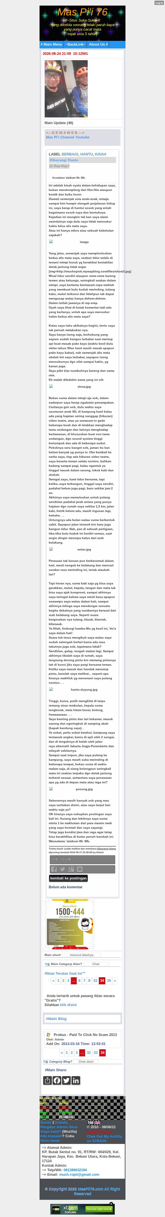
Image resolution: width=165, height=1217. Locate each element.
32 (89, 1053)
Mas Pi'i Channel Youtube (67, 137)
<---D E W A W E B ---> (65, 133)
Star (64, 859)
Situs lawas (50, 1141)
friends (61, 1122)
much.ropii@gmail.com (79, 1174)
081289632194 (75, 1170)
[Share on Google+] (71, 870)
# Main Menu (51, 44)
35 (109, 981)
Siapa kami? (50, 1131)
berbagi (70, 154)
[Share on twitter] (63, 870)
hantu (86, 154)
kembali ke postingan (68, 878)
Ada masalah (51, 1136)
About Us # (98, 44)
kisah (100, 154)
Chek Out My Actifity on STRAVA (104, 1138)
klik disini (68, 1005)
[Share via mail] (79, 870)
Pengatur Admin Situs (59, 1127)
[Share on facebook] (54, 870)
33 (95, 981)
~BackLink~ (76, 44)
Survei (46, 1122)
